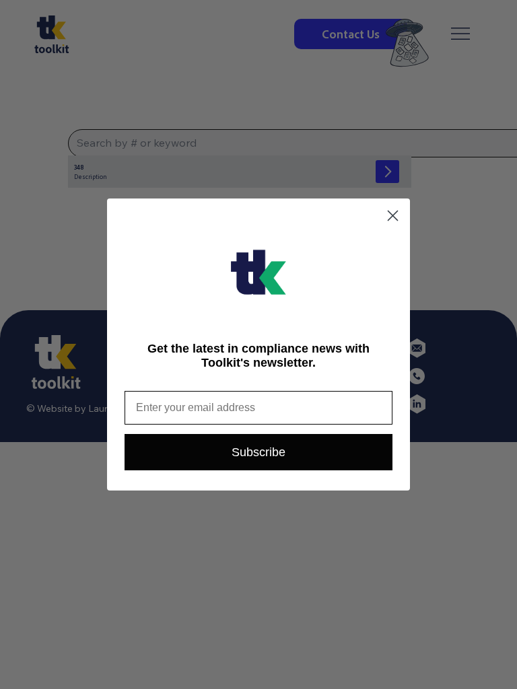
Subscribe (258, 452)
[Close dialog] (393, 215)
